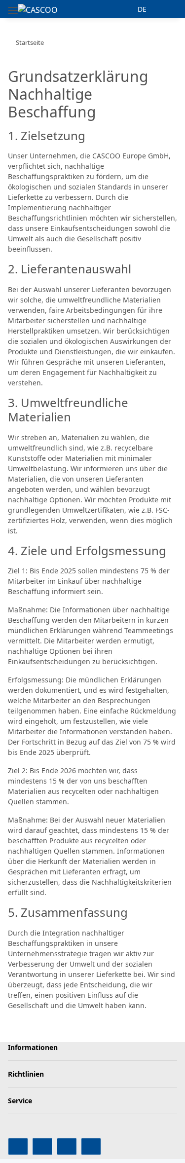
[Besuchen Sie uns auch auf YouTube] (42, 1146)
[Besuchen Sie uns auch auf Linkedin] (91, 1146)
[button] (124, 9)
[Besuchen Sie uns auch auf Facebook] (18, 1146)
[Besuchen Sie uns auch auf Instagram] (67, 1146)
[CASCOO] (38, 9)
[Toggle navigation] (13, 6)
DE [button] (142, 9)
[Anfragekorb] (169, 9)
